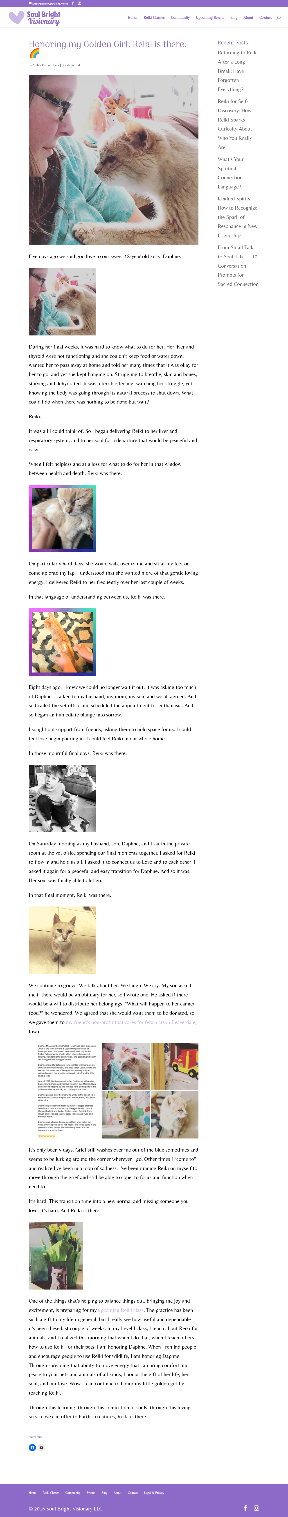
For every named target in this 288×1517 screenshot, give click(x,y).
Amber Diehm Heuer (46, 65)
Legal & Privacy (154, 1492)
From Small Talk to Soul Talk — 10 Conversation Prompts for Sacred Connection (238, 265)
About (248, 18)
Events (91, 1492)
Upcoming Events (210, 18)
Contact (265, 18)
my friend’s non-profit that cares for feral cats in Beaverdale (130, 1022)
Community (180, 18)
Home (132, 18)
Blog (233, 18)
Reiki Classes (154, 18)
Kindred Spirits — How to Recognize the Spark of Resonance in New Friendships (237, 216)
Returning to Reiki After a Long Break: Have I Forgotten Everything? (238, 70)
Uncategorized (71, 65)
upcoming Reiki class (121, 1310)
